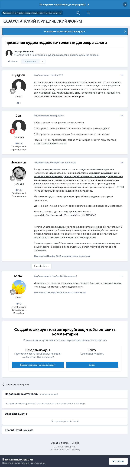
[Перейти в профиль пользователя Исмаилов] (19, 173)
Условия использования (33, 463)
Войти (92, 365)
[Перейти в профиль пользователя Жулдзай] (9, 53)
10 (20, 303)
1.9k (20, 190)
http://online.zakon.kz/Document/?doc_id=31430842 (68, 215)
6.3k (20, 143)
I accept (119, 461)
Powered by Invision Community (65, 449)
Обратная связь (60, 442)
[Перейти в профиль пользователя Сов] (19, 127)
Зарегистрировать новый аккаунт (38, 365)
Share (13, 61)
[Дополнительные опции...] (122, 75)
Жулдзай (28, 51)
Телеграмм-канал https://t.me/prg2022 (62, 4)
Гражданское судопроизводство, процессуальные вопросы (65, 55)
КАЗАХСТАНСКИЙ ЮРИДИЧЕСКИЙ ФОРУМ (42, 21)
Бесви (18, 276)
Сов (18, 115)
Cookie (75, 442)
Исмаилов (18, 162)
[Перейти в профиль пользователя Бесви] (19, 287)
